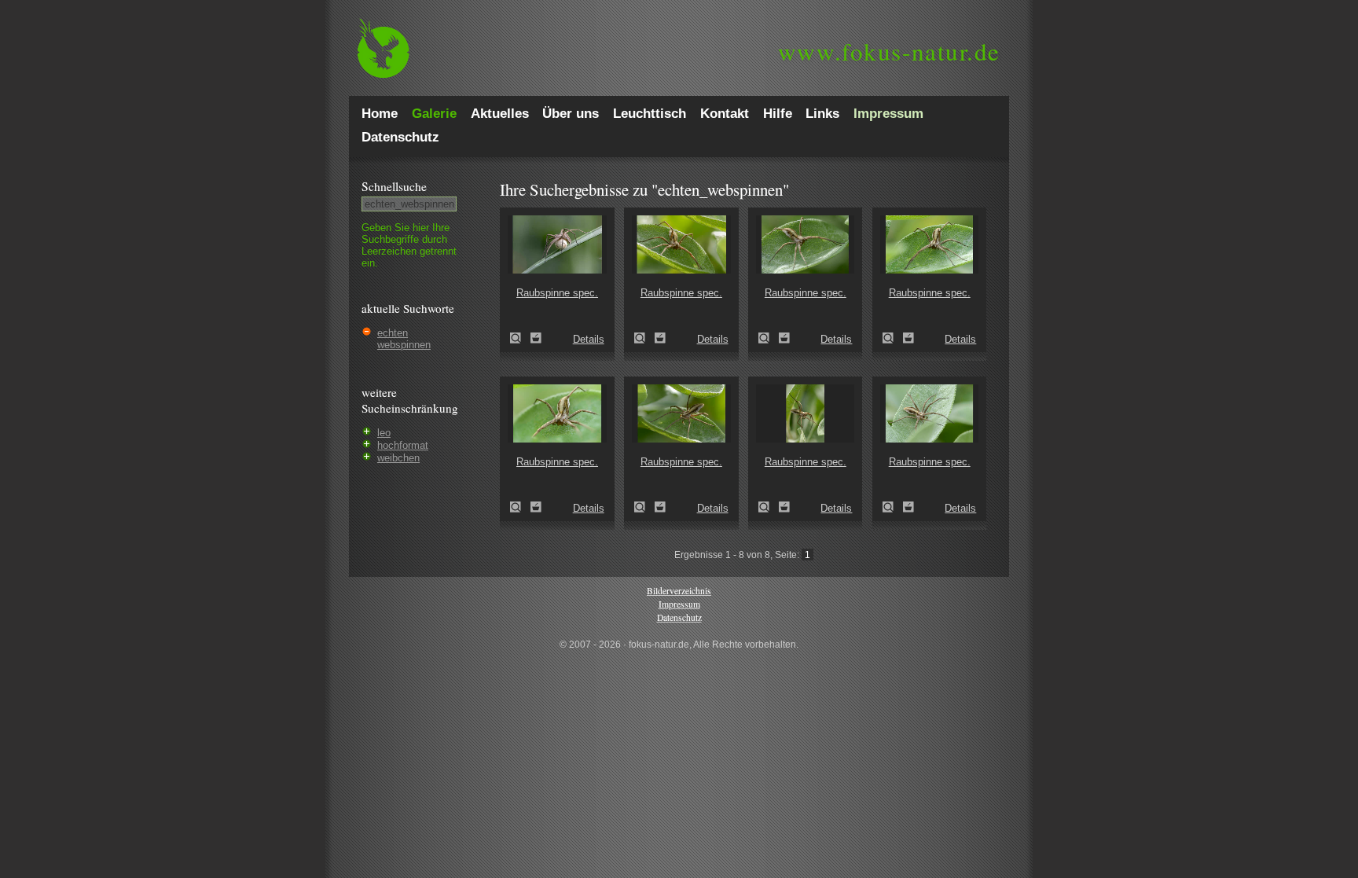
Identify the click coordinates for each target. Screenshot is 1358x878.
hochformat (402, 445)
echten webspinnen (404, 339)
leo (384, 433)
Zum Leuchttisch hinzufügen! (535, 337)
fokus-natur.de (889, 51)
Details (588, 339)
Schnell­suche (394, 186)
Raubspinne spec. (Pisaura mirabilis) (520, 337)
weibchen (398, 458)
